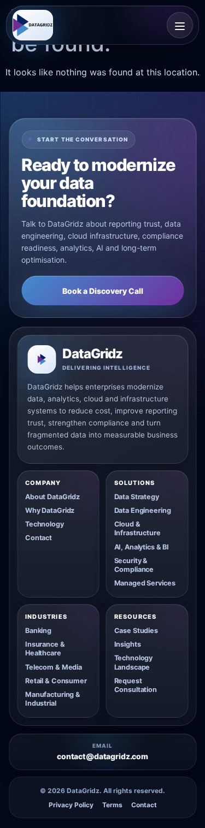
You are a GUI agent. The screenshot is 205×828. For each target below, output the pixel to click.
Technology (44, 524)
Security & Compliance (134, 565)
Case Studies (136, 630)
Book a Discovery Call (102, 290)
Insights (127, 644)
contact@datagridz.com (102, 756)
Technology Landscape (133, 662)
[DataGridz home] (33, 25)
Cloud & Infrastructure (137, 528)
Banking (38, 630)
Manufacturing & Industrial (52, 698)
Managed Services (144, 583)
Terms (112, 805)
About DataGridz (52, 497)
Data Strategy (136, 497)
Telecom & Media (53, 667)
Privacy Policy (71, 805)
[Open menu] (180, 25)
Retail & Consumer (56, 681)
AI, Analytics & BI (141, 547)
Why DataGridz (49, 510)
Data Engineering (142, 510)
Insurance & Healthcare (45, 648)
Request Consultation (135, 685)
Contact (38, 538)
